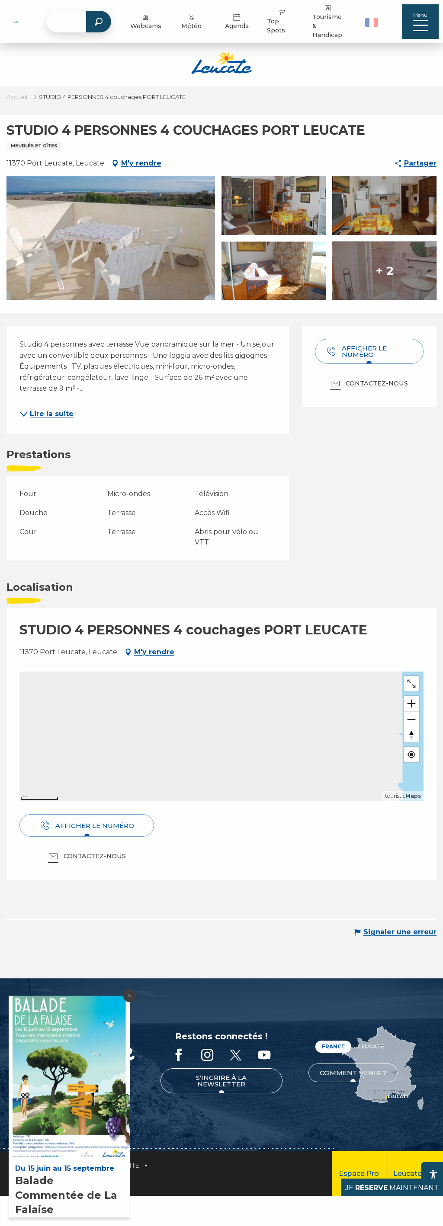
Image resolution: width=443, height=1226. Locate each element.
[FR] (371, 22)
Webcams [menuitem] (145, 26)
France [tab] (333, 1046)
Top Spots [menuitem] (276, 25)
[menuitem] (15, 21)
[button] (372, 21)
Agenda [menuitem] (237, 26)
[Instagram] (207, 1055)
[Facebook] (178, 1055)
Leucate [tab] (371, 1046)
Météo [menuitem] (191, 26)
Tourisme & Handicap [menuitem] (327, 26)
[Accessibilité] (433, 1174)
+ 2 (385, 270)
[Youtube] (264, 1055)
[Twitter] (236, 1055)
